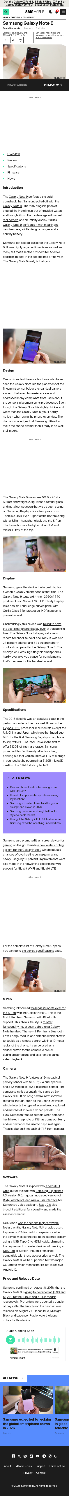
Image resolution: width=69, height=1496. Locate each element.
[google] (55, 1456)
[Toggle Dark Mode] (50, 11)
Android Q (9, 1269)
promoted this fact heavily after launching (29, 751)
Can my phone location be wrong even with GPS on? (33, 789)
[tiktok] (31, 1456)
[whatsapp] (50, 1456)
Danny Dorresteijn (11, 28)
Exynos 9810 (11, 728)
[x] (19, 1456)
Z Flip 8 (57, 1)
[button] (6, 12)
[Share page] (13, 40)
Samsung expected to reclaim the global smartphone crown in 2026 (34, 805)
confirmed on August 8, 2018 (35, 1287)
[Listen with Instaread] (21, 40)
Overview (13, 154)
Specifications (16, 166)
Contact (40, 1472)
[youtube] (38, 1456)
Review (12, 160)
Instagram (57, 4)
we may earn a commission (50, 36)
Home (5, 18)
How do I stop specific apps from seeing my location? (34, 797)
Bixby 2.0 (45, 1204)
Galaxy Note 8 (12, 206)
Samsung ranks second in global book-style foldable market (33, 813)
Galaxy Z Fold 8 (23, 1)
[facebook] (13, 1456)
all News (10, 1378)
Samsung (15, 18)
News (11, 178)
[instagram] (25, 1456)
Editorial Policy (23, 1466)
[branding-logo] (34, 11)
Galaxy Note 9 (18, 196)
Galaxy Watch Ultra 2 (19, 4)
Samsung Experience (49, 1191)
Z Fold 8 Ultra (43, 1)
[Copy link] (6, 40)
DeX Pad (9, 1251)
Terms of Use (57, 1466)
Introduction (51, 85)
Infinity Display (54, 601)
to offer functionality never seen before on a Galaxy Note (31, 1026)
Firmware (13, 172)
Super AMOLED (33, 601)
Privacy (28, 1472)
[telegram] (44, 1456)
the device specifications (38, 950)
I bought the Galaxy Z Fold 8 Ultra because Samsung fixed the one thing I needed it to (35, 821)
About (7, 1466)
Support (40, 1466)
